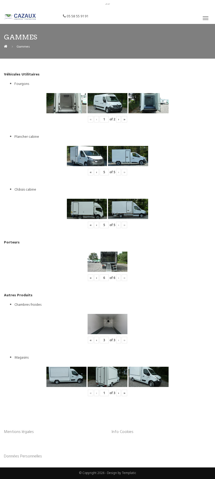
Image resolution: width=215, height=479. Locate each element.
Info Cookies (122, 432)
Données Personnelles (23, 456)
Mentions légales (19, 432)
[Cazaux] (5, 47)
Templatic (129, 473)
